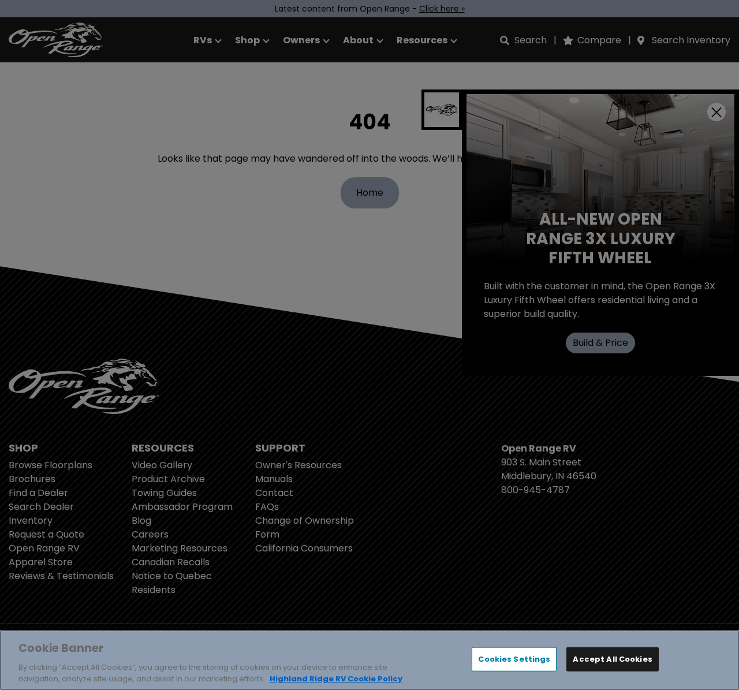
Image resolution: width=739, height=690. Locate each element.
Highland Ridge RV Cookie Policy (336, 678)
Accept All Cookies (612, 659)
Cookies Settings (514, 659)
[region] (369, 660)
